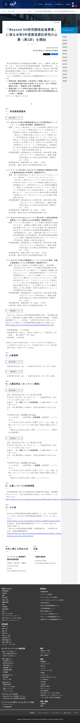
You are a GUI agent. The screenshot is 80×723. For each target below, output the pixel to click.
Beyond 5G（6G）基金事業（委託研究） (14, 698)
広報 (41, 659)
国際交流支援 (7, 684)
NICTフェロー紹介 (7, 613)
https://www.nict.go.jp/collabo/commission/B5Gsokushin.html (33, 521)
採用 (41, 648)
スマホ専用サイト (59, 4)
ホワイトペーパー (8, 704)
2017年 (65, 54)
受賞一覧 (4, 633)
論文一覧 (4, 631)
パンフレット (44, 675)
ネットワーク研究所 (46, 594)
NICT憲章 (5, 597)
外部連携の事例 (7, 670)
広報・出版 (11, 11)
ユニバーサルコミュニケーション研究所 (52, 600)
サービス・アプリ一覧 (8, 644)
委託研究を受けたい (9, 663)
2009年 (65, 81)
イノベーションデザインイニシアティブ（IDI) (18, 702)
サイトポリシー (56, 712)
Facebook (43, 681)
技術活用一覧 (6, 637)
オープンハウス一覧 (46, 670)
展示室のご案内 (45, 686)
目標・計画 (5, 600)
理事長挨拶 (5, 591)
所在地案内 (5, 609)
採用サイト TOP (45, 650)
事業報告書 (5, 602)
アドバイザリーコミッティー (10, 615)
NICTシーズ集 (6, 635)
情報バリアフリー (8, 689)
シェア (54, 54)
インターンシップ (46, 653)
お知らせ (43, 666)
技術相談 (5, 672)
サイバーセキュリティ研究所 (49, 597)
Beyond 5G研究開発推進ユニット (50, 605)
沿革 (3, 611)
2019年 (65, 47)
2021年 (30, 11)
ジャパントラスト (8, 691)
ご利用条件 (32, 712)
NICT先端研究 (45, 690)
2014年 (65, 64)
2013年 (65, 67)
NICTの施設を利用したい (10, 653)
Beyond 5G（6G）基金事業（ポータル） (14, 696)
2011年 (65, 74)
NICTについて (7, 589)
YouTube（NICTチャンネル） (49, 677)
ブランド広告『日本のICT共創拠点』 (51, 697)
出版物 (42, 672)
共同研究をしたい (8, 661)
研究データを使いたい (9, 656)
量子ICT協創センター (47, 611)
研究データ (5, 626)
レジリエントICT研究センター (49, 614)
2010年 (65, 77)
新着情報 (43, 661)
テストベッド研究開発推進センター (51, 616)
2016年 (65, 57)
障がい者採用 (44, 655)
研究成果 (5, 624)
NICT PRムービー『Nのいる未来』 (12, 618)
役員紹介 (4, 593)
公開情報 (4, 606)
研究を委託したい (8, 665)
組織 (3, 595)
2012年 (65, 71)
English (68, 4)
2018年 (65, 50)
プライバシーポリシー (43, 712)
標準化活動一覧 (6, 640)
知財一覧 (4, 628)
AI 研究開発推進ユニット (48, 608)
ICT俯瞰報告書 (7, 707)
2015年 (65, 60)
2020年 (65, 43)
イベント (43, 668)
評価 (3, 604)
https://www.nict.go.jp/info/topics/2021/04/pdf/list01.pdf (29, 325)
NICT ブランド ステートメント (11, 620)
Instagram (43, 684)
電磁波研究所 (44, 591)
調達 (42, 706)
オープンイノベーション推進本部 (13, 648)
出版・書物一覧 (6, 642)
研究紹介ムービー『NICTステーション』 (52, 695)
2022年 (65, 37)
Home (4, 11)
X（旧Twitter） (45, 679)
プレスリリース (20, 11)
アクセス (40, 4)
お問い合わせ (48, 4)
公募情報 (43, 703)
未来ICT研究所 (45, 603)
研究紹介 (43, 589)
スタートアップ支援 (9, 686)
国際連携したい (7, 667)
